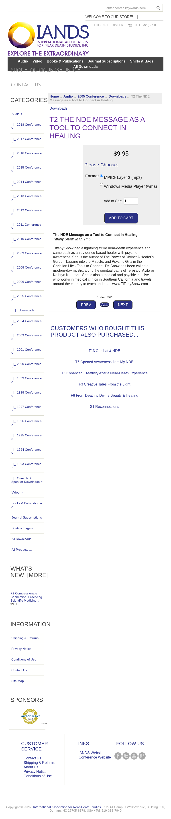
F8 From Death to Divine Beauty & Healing (104, 395)
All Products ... (22, 549)
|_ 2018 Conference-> (27, 126)
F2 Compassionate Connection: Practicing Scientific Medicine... (26, 597)
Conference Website (95, 757)
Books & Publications (65, 61)
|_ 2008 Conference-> (27, 269)
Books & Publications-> (26, 504)
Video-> (17, 492)
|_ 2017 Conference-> (27, 140)
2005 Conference (91, 96)
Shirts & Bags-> (22, 528)
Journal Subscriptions (107, 61)
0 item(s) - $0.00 (147, 25)
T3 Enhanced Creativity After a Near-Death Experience (104, 373)
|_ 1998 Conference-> (27, 394)
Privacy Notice (21, 648)
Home (54, 96)
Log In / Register (108, 25)
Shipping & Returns (25, 638)
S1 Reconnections (104, 406)
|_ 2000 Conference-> (27, 365)
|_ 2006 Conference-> (27, 283)
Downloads (117, 96)
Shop (17, 70)
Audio (68, 96)
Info (71, 70)
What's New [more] (29, 571)
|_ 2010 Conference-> (27, 240)
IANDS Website (91, 753)
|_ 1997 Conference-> (27, 408)
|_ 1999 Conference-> (27, 379)
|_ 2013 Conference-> (27, 197)
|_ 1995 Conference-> (27, 437)
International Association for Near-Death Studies (67, 807)
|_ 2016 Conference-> (27, 154)
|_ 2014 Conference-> (27, 183)
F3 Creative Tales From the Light (104, 384)
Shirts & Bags (141, 61)
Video (37, 61)
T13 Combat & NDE (104, 351)
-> (17, 114)
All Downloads (85, 67)
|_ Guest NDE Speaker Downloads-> (27, 479)
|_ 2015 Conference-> (27, 169)
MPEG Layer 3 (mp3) (123, 177)
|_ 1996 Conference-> (27, 422)
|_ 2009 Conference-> (27, 254)
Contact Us (26, 85)
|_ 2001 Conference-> (27, 351)
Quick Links (44, 70)
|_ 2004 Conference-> (27, 322)
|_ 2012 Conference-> (27, 212)
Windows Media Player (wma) (130, 186)
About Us (31, 767)
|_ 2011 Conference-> (26, 226)
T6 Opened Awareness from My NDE (104, 362)
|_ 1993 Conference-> (27, 465)
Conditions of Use (23, 659)
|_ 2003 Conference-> (27, 337)
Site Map (17, 681)
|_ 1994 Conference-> (27, 451)
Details (44, 724)
